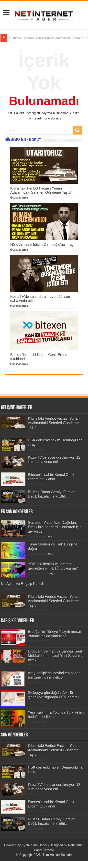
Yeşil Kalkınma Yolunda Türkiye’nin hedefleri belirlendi (56, 714)
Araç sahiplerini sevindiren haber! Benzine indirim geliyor (54, 675)
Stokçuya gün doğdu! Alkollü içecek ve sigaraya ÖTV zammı (53, 694)
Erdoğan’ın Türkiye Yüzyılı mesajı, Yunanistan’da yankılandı (55, 633)
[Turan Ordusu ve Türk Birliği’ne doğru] (13, 550)
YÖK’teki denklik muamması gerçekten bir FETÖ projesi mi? (53, 566)
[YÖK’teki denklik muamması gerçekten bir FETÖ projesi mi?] (13, 570)
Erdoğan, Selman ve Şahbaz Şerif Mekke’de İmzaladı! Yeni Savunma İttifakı (55, 655)
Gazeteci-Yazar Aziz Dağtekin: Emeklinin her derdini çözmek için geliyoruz (54, 526)
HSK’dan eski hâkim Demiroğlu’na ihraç (36, 38)
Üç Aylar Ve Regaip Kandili (22, 583)
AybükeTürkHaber (34, 845)
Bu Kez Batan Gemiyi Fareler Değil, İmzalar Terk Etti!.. (51, 494)
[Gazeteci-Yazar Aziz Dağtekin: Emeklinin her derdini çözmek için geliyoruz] (13, 528)
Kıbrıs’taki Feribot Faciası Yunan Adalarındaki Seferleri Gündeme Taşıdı (41, 190)
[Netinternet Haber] (44, 14)
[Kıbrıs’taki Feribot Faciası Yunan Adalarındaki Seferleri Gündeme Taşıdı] (13, 601)
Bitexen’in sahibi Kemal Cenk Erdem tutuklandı (51, 476)
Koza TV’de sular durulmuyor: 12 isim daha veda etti (54, 459)
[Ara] (77, 130)
